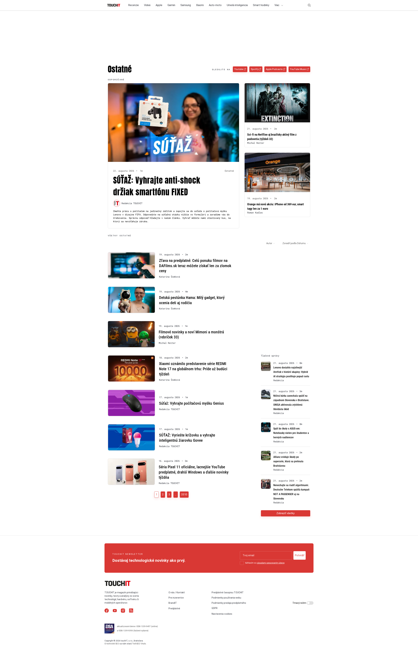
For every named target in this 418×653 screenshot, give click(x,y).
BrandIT (173, 603)
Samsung (185, 5)
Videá (147, 5)
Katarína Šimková (169, 277)
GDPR (214, 608)
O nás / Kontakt (177, 592)
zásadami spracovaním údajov (270, 563)
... (175, 494)
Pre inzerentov (176, 597)
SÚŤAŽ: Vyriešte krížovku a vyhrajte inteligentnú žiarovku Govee (187, 438)
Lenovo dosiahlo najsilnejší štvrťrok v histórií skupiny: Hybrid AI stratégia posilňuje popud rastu (291, 372)
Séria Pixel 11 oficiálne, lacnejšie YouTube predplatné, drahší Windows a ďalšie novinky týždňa (193, 472)
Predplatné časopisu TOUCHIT (228, 592)
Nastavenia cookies (222, 614)
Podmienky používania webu (226, 597)
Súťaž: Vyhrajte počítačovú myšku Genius (191, 403)
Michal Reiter (255, 142)
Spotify (254, 69)
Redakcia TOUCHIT (131, 203)
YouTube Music (298, 69)
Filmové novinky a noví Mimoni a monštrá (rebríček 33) (191, 335)
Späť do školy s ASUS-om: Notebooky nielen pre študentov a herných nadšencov (291, 433)
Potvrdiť (299, 555)
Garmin (171, 5)
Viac (277, 5)
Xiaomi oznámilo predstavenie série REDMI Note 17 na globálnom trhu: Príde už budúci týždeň (193, 368)
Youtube (238, 69)
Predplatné (174, 608)
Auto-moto (215, 5)
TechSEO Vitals (139, 644)
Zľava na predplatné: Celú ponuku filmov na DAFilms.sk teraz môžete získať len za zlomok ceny (195, 265)
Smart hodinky (261, 5)
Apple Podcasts (274, 69)
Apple (159, 5)
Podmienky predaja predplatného (229, 603)
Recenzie (133, 5)
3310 (184, 494)
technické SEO (112, 644)
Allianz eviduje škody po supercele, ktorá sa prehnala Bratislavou (288, 461)
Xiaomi (200, 5)
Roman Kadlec (255, 212)
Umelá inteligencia (237, 5)
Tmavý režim (299, 603)
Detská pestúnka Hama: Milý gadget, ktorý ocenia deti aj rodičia (192, 300)
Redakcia (278, 380)
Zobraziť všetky (285, 513)
